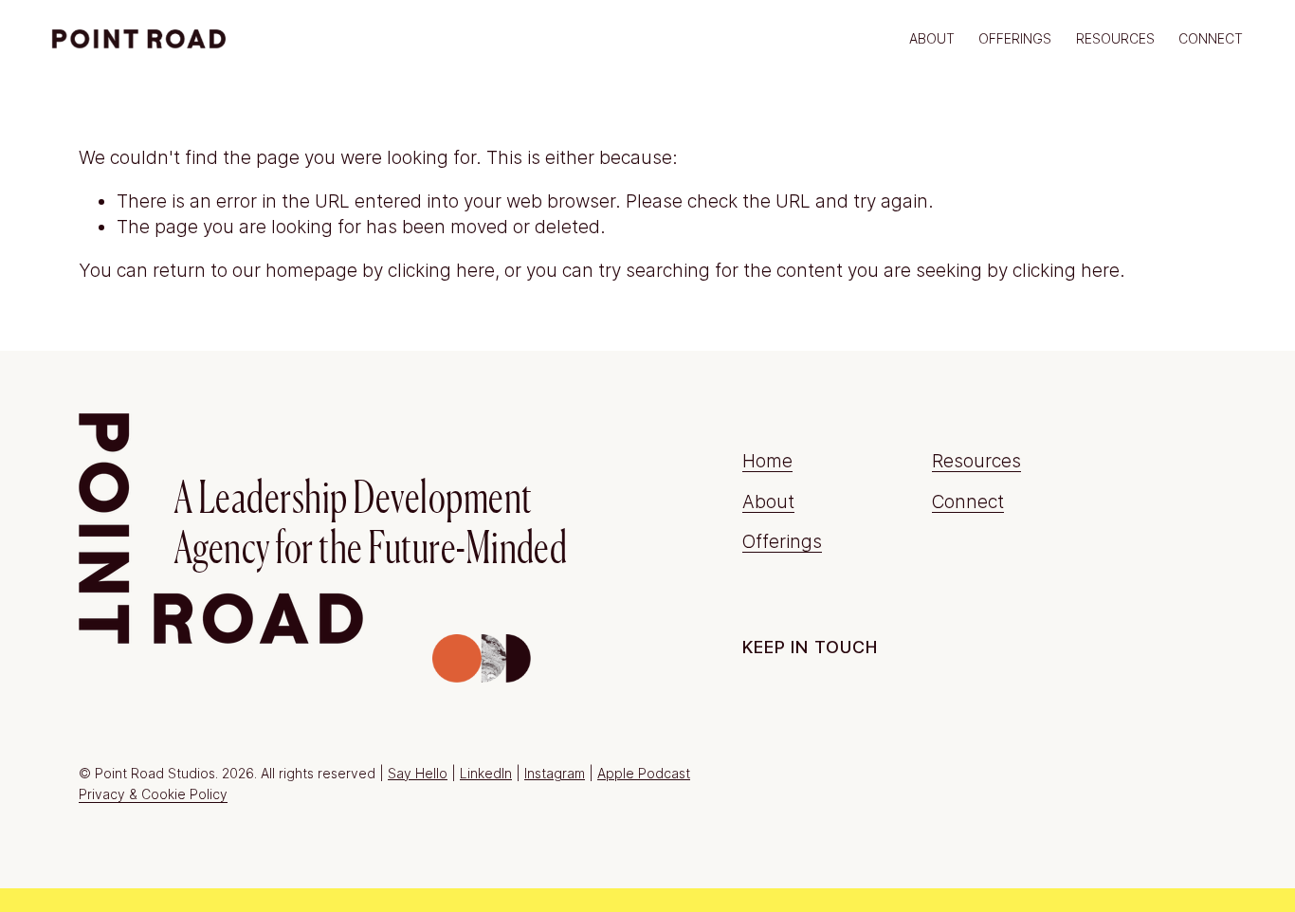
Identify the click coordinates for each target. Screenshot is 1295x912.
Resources (1115, 38)
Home (767, 460)
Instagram (554, 773)
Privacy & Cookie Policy (153, 794)
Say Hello (417, 773)
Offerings (782, 541)
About (932, 38)
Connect (1210, 38)
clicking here (441, 270)
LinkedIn (486, 773)
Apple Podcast (643, 773)
